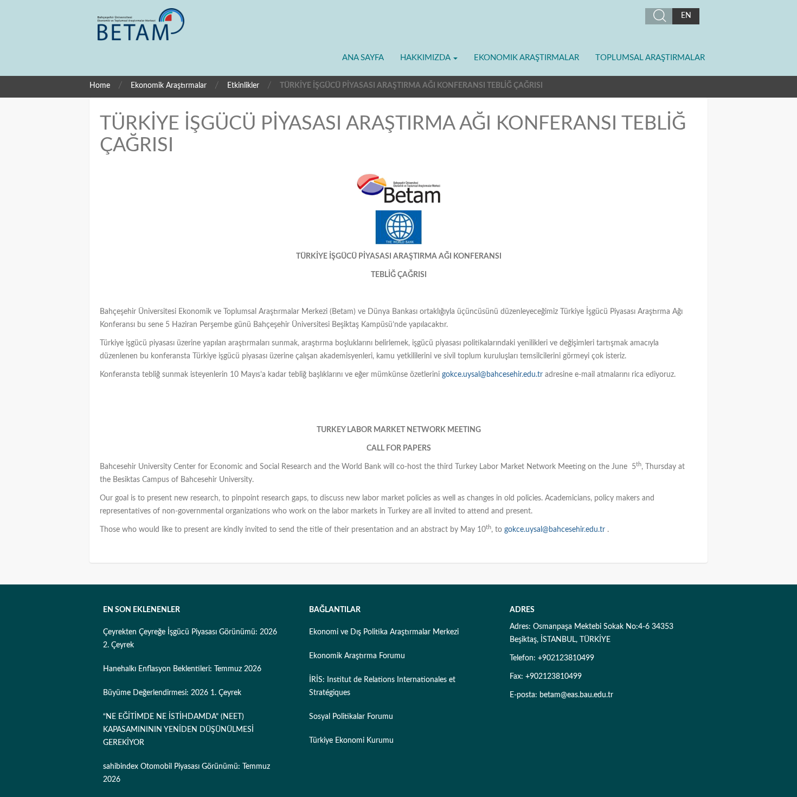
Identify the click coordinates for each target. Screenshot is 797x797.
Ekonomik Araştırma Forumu (357, 656)
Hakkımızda (426, 58)
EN (686, 16)
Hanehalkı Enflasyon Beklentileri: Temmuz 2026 (182, 669)
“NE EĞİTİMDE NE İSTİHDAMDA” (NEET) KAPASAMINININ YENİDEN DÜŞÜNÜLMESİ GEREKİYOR (178, 730)
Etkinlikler (243, 85)
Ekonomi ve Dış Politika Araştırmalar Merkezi (384, 632)
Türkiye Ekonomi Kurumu (351, 740)
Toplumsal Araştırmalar (650, 58)
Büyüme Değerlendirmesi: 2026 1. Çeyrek (172, 693)
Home (99, 85)
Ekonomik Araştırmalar (526, 58)
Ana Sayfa (363, 58)
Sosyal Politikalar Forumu (351, 717)
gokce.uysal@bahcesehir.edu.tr (492, 374)
